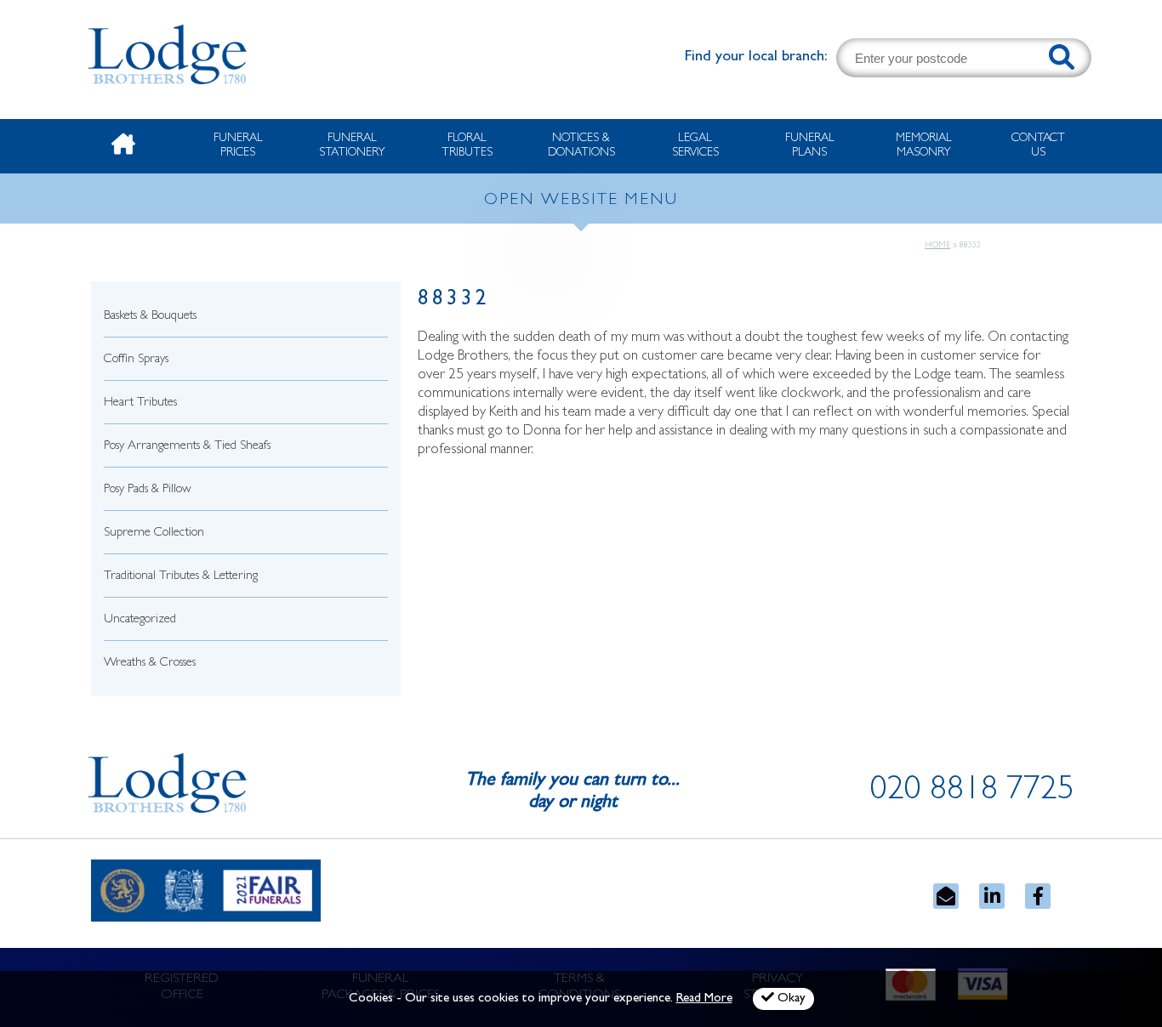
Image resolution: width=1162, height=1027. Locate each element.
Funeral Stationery (352, 146)
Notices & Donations (581, 146)
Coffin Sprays (136, 360)
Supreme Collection (154, 533)
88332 (454, 300)
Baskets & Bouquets (150, 316)
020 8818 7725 (972, 792)
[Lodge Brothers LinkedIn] (992, 896)
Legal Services (695, 146)
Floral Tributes (467, 146)
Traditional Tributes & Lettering (181, 576)
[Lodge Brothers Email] (946, 896)
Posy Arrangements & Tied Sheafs (187, 446)
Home (937, 245)
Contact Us (1038, 146)
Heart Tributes (140, 403)
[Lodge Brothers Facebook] (1038, 896)
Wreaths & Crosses (150, 663)
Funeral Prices (238, 146)
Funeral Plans (809, 146)
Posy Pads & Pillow (147, 490)
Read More (704, 999)
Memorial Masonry (924, 146)
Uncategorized (140, 620)
